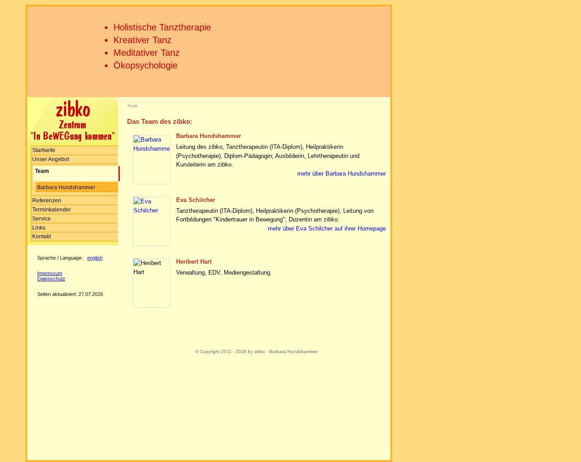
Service (41, 219)
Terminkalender (51, 209)
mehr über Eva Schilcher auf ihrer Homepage (327, 228)
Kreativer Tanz (142, 40)
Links (38, 228)
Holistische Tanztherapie (162, 27)
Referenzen (46, 200)
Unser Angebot (50, 159)
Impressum (49, 273)
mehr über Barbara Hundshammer (341, 173)
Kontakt (41, 236)
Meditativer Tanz (146, 53)
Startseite (43, 150)
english (95, 257)
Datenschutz (51, 278)
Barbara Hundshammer (66, 187)
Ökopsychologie (145, 65)
